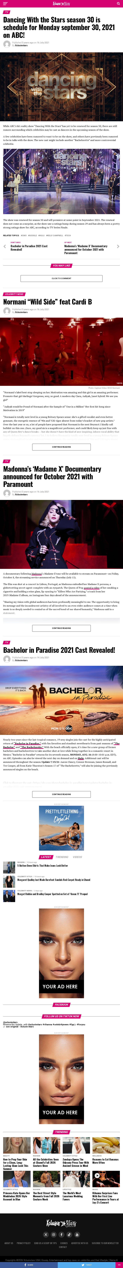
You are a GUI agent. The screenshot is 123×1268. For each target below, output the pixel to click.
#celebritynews (61, 1024)
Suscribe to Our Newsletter (105, 1243)
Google (33, 236)
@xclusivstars (10, 1022)
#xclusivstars (35, 1024)
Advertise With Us (79, 1243)
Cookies (64, 1243)
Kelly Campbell (55, 236)
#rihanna (47, 1024)
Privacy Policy (23, 1243)
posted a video (91, 587)
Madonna (37, 573)
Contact (63, 1247)
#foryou (81, 1024)
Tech (68, 236)
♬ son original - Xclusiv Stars (18, 1026)
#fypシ (72, 1024)
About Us (8, 1243)
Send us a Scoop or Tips (45, 1243)
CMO (24, 236)
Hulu (42, 236)
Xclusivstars (21, 45)
